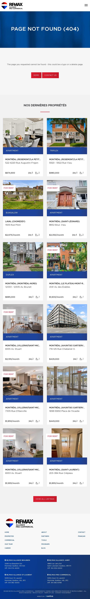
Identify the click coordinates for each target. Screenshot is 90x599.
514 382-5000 (13, 582)
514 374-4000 (13, 568)
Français (81, 536)
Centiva (49, 596)
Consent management (63, 592)
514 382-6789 (56, 582)
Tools (44, 540)
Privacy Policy (38, 592)
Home (36, 75)
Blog (43, 548)
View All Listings (45, 499)
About (44, 532)
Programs (45, 544)
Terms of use (49, 592)
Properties (9, 536)
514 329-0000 (56, 568)
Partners (45, 536)
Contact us (50, 75)
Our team (9, 544)
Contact (81, 532)
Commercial (9, 540)
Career (8, 548)
